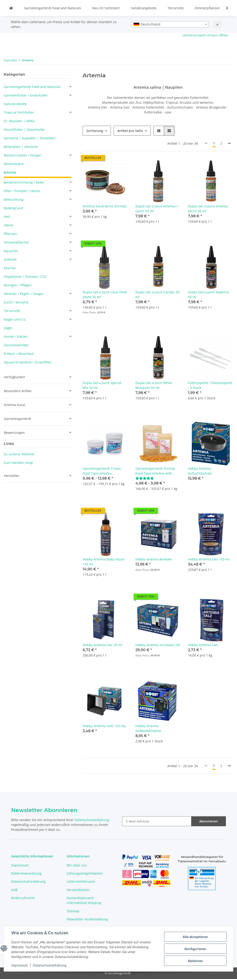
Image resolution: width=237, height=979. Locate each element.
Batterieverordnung (26, 873)
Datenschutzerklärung (49, 965)
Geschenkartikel (16, 345)
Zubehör (10, 259)
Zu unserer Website (19, 454)
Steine (8, 225)
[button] (224, 8)
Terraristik (176, 8)
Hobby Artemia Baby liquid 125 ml (103, 561)
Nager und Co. (15, 319)
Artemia (10, 172)
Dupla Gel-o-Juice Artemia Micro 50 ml (208, 208)
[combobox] (170, 24)
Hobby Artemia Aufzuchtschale (200, 470)
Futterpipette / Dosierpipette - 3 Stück (210, 385)
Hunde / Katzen (16, 336)
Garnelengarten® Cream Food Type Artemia (102, 470)
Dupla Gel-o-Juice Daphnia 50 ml (208, 294)
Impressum (19, 965)
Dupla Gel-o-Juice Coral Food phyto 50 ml (105, 294)
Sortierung (94, 130)
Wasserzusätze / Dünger (22, 155)
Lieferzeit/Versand (81, 881)
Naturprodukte (15, 104)
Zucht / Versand (16, 302)
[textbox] (170, 24)
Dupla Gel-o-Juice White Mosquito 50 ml (153, 385)
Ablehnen (195, 961)
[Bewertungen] (144, 478)
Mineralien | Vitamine (21, 146)
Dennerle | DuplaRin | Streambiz (30, 138)
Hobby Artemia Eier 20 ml (102, 645)
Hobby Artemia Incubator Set (157, 645)
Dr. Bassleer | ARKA (19, 121)
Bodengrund (13, 208)
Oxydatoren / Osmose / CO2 (25, 276)
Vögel (8, 328)
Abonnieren (208, 821)
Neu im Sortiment (106, 8)
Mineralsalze (14, 164)
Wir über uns (77, 865)
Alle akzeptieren (195, 937)
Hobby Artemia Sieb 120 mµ (104, 726)
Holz (7, 216)
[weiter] (229, 143)
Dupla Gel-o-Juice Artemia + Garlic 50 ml (156, 208)
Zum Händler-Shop (18, 462)
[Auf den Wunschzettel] (120, 166)
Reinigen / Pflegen (18, 285)
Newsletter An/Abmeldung (87, 919)
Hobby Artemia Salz (203, 645)
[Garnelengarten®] (11, 8)
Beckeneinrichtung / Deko (24, 182)
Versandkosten (78, 890)
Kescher (10, 268)
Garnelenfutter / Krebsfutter (26, 95)
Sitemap (73, 911)
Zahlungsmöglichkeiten (85, 873)
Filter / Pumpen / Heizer (22, 191)
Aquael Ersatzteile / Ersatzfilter (27, 362)
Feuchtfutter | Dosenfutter (24, 129)
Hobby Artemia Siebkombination (148, 728)
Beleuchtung (13, 199)
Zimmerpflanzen (207, 8)
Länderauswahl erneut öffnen (205, 35)
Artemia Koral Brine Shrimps (105, 206)
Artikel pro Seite (130, 130)
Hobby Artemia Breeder (153, 559)
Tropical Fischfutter (19, 112)
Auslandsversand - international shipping (84, 900)
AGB (14, 890)
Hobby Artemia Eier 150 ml (208, 559)
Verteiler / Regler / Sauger (24, 293)
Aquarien (11, 251)
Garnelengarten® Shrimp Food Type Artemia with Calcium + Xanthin (155, 471)
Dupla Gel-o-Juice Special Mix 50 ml (102, 385)
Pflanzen (10, 233)
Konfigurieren (195, 949)
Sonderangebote (143, 8)
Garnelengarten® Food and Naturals (52, 8)
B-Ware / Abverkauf (19, 353)
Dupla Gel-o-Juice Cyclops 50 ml (157, 294)
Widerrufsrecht (23, 898)
